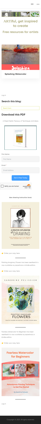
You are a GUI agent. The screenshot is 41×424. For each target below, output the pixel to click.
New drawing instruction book (20, 197)
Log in (4, 95)
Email (3, 165)
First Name (5, 154)
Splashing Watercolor (15, 74)
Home (4, 11)
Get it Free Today (20, 178)
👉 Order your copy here (11, 253)
